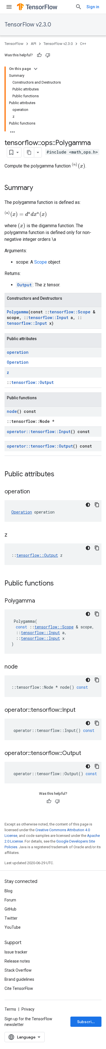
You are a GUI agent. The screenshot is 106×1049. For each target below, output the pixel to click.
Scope (40, 262)
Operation (18, 362)
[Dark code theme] (87, 504)
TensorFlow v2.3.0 (28, 24)
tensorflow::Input (48, 317)
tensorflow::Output (32, 382)
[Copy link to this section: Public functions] (59, 583)
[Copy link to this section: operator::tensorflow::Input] (81, 710)
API (33, 44)
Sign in (92, 7)
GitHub (10, 909)
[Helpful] (39, 55)
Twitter (11, 918)
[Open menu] (9, 7)
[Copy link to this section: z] (13, 535)
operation (18, 352)
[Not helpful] (48, 55)
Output (24, 284)
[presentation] (78, 165)
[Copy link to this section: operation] (35, 492)
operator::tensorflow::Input (39, 431)
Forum (10, 900)
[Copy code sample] (96, 504)
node (12, 411)
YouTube (13, 927)
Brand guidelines (19, 979)
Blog (8, 891)
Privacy (27, 1009)
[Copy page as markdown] (29, 152)
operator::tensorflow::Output (40, 446)
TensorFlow (14, 44)
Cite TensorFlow (19, 988)
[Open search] (78, 6)
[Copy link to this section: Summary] (38, 188)
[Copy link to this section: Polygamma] (40, 601)
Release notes (17, 961)
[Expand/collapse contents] (35, 68)
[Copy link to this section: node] (23, 667)
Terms (10, 1009)
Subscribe (87, 1021)
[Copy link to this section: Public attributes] (60, 474)
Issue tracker (16, 952)
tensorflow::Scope (69, 312)
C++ (83, 44)
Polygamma (17, 312)
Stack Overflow (18, 970)
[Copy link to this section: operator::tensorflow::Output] (86, 753)
